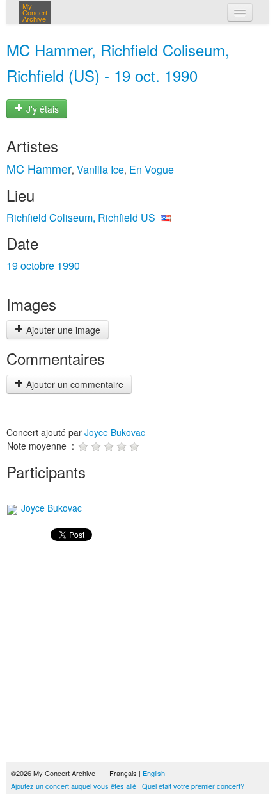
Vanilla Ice (100, 169)
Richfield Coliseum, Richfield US (80, 217)
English (154, 773)
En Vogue (151, 169)
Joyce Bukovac (114, 432)
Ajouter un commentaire (73, 384)
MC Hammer (39, 168)
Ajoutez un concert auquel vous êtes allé (73, 786)
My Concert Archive (34, 13)
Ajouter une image (62, 329)
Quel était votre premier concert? (193, 786)
